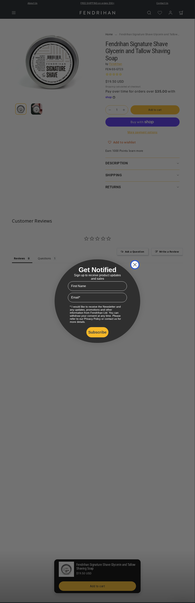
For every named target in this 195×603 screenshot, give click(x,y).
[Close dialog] (135, 264)
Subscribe (97, 332)
